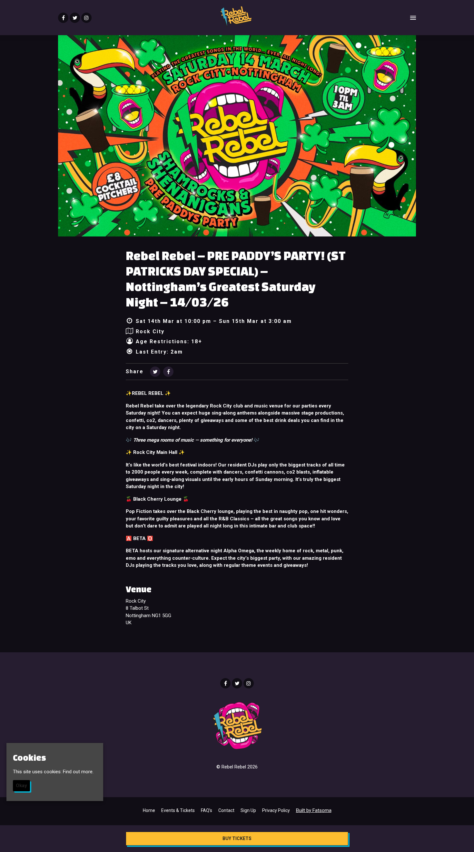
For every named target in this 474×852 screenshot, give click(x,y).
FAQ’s (206, 810)
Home (149, 810)
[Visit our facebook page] (63, 18)
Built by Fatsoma (313, 810)
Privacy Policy (276, 810)
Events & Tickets (178, 810)
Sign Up (248, 810)
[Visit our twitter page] (75, 18)
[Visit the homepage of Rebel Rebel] (236, 17)
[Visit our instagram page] (86, 18)
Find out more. (78, 772)
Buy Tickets (237, 838)
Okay (21, 785)
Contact (226, 810)
